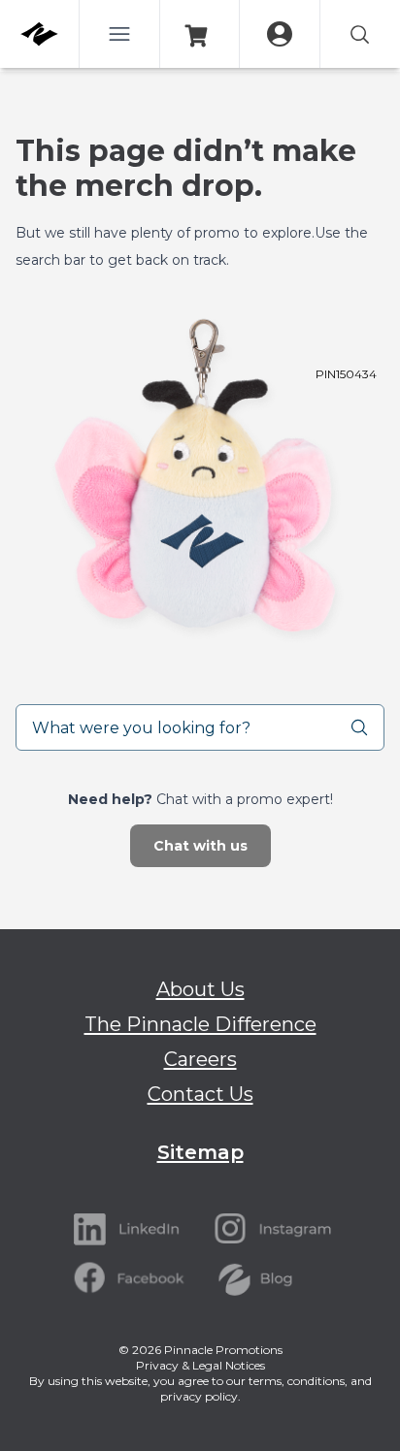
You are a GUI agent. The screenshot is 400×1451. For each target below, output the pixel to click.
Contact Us (200, 1094)
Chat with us (200, 845)
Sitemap (200, 1152)
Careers (200, 1059)
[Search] (367, 727)
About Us (200, 989)
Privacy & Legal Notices (200, 1365)
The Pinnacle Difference (200, 1024)
